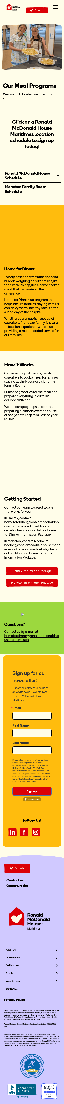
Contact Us (12, 988)
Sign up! (32, 791)
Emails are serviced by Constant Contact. (30, 780)
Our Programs (13, 957)
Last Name (20, 742)
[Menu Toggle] (55, 7)
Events (9, 973)
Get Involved (12, 965)
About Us (11, 949)
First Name (20, 725)
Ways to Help (13, 981)
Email (16, 708)
